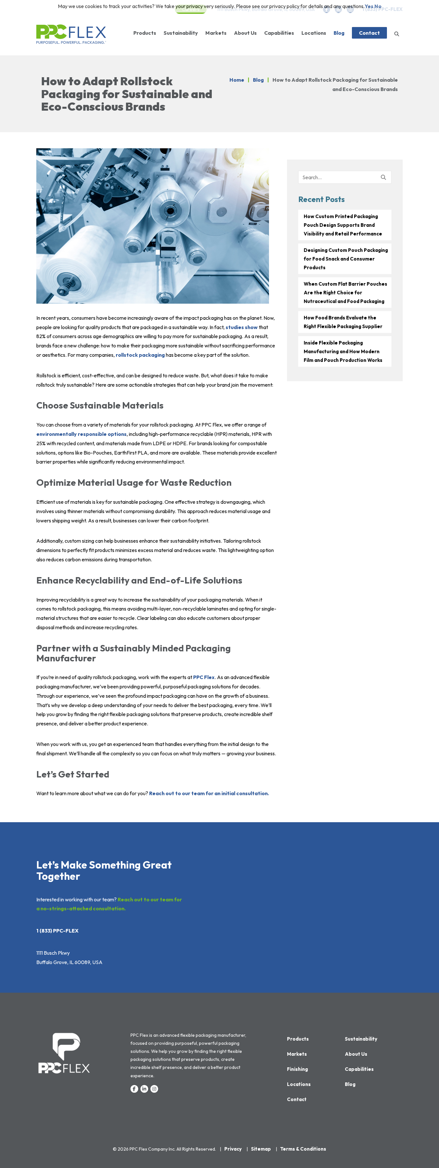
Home (236, 80)
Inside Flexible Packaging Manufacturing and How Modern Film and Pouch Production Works (343, 351)
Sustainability (181, 33)
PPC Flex (204, 677)
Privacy (233, 1149)
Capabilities (279, 33)
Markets (216, 33)
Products (144, 33)
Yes (369, 6)
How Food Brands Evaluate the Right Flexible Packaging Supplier (343, 322)
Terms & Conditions (303, 1149)
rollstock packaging (140, 355)
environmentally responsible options (81, 434)
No (377, 6)
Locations (313, 33)
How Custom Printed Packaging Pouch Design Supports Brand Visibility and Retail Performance (343, 225)
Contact (369, 33)
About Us (245, 33)
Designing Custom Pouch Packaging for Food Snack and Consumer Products (346, 259)
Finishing (297, 1069)
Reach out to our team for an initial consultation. (209, 793)
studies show (242, 327)
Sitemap (261, 1149)
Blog (339, 33)
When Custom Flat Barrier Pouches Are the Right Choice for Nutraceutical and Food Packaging (345, 292)
